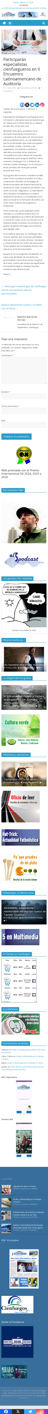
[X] (27, 103)
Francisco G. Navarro (30, 782)
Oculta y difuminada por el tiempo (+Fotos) (25, 1063)
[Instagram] (42, 103)
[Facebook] (22, 103)
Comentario (7, 355)
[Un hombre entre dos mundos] (24, 648)
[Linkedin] (37, 103)
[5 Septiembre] (4, 23)
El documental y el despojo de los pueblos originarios (24, 699)
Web (3, 420)
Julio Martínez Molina (27, 668)
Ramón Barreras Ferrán (28, 88)
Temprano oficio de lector (21, 779)
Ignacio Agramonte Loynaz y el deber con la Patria (21, 306)
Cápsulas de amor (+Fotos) (24, 1186)
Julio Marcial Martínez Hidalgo (32, 918)
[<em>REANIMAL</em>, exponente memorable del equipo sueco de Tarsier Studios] (24, 901)
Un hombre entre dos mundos (24, 665)
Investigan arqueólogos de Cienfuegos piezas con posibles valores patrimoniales (23, 290)
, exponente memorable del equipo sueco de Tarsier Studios (25, 911)
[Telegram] (32, 103)
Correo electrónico (10, 406)
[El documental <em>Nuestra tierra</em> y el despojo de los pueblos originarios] (24, 686)
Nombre (5, 392)
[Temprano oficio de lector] (24, 763)
